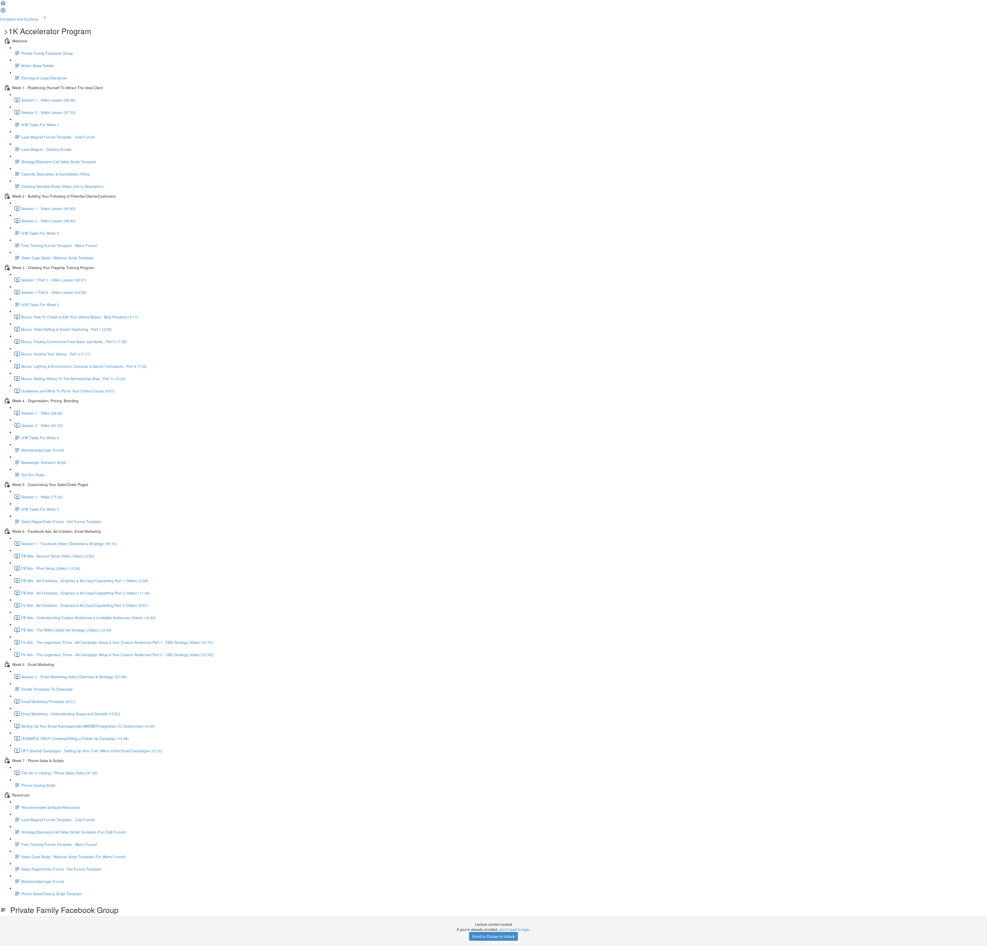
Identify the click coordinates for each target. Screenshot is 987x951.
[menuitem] (3, 11)
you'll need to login (514, 929)
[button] (3, 4)
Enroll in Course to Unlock (493, 936)
